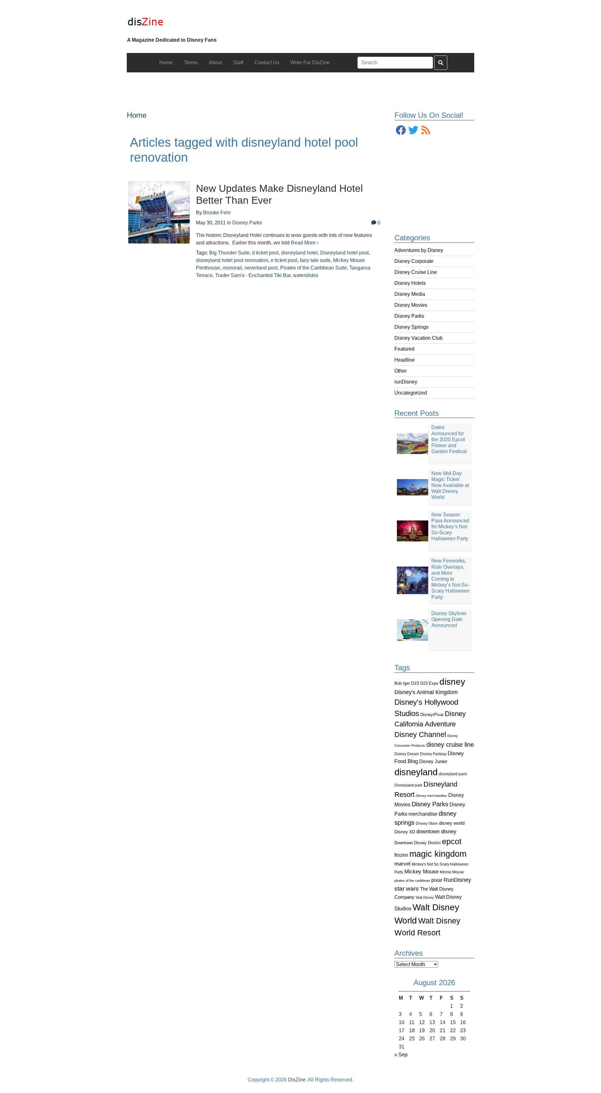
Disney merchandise (431, 796)
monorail (232, 267)
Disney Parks (409, 316)
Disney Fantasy (433, 754)
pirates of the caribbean (412, 880)
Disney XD (404, 831)
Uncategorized (410, 392)
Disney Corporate (414, 261)
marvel (402, 864)
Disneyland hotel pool (344, 252)
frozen (401, 855)
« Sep (401, 1054)
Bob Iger (402, 683)
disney (452, 682)
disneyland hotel (299, 252)
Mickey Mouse (421, 872)
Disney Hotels (410, 283)
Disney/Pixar (432, 714)
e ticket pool (284, 260)
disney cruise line (450, 744)
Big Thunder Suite (229, 252)
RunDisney (457, 880)
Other (400, 371)
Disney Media (409, 294)
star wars (406, 888)
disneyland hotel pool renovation (232, 260)
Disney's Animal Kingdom (426, 692)
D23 (415, 683)
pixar (436, 880)
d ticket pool (265, 252)
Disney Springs (411, 327)
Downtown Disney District (417, 842)
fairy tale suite (315, 260)
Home (136, 115)
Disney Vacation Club (418, 338)
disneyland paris (453, 774)
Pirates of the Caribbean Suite (313, 267)
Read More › (304, 242)
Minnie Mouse (452, 872)
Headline (404, 360)
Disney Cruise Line (415, 272)
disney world (452, 823)
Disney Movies (410, 305)
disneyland (416, 772)
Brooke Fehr (217, 212)
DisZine (297, 1079)
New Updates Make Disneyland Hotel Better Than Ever (279, 194)
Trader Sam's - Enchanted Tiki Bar (252, 275)
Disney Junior (433, 761)
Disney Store (427, 823)
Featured (404, 349)
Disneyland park (408, 785)
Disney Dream (406, 754)
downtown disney (436, 831)
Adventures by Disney (418, 250)
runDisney (405, 381)
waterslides (305, 275)
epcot (451, 841)
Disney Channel (420, 735)
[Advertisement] (300, 86)
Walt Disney (425, 897)
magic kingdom (437, 854)
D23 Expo (429, 683)
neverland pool (261, 267)
